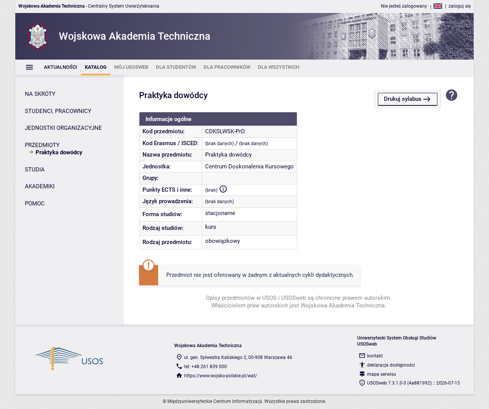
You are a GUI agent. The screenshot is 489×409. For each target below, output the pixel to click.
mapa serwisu (381, 374)
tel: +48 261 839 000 (205, 366)
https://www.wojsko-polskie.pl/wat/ (220, 375)
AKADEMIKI (40, 186)
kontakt (375, 356)
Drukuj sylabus (402, 98)
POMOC (35, 203)
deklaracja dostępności (391, 365)
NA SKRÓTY (40, 94)
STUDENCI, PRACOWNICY (58, 111)
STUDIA (35, 169)
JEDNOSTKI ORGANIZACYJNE (63, 127)
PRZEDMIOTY (42, 145)
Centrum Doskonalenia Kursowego (249, 166)
